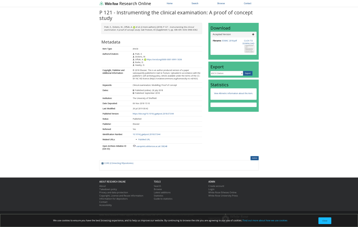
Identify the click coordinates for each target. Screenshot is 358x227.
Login (211, 189)
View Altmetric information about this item (233, 93)
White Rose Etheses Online (222, 192)
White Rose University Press (223, 195)
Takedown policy (108, 189)
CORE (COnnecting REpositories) (118, 163)
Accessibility (105, 205)
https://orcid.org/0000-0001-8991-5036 (164, 59)
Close (324, 220)
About (102, 186)
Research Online (128, 3)
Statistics (158, 195)
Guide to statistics (163, 198)
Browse (221, 3)
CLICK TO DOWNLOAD (248, 42)
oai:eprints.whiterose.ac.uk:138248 (151, 146)
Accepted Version (222, 34)
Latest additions (162, 192)
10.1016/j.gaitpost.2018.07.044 (146, 134)
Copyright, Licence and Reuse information (121, 195)
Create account (216, 186)
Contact (247, 3)
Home (170, 3)
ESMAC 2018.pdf (229, 40)
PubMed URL (144, 139)
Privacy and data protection (113, 192)
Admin (254, 158)
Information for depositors (113, 198)
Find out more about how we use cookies (265, 220)
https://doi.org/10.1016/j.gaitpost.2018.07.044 (153, 113)
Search (195, 3)
